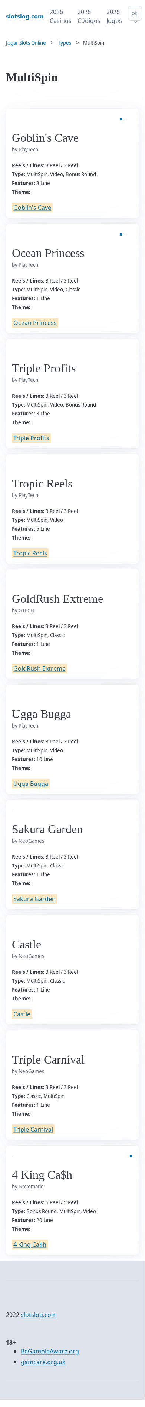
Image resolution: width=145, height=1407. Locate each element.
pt (134, 13)
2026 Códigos (89, 16)
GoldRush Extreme (39, 668)
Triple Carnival (33, 1129)
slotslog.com (39, 1315)
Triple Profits (31, 438)
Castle (21, 1014)
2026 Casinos (61, 16)
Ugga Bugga (30, 784)
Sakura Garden (34, 899)
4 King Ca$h (29, 1244)
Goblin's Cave (32, 207)
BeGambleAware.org (50, 1351)
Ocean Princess (35, 323)
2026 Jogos (114, 16)
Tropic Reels (30, 553)
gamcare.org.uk (43, 1362)
